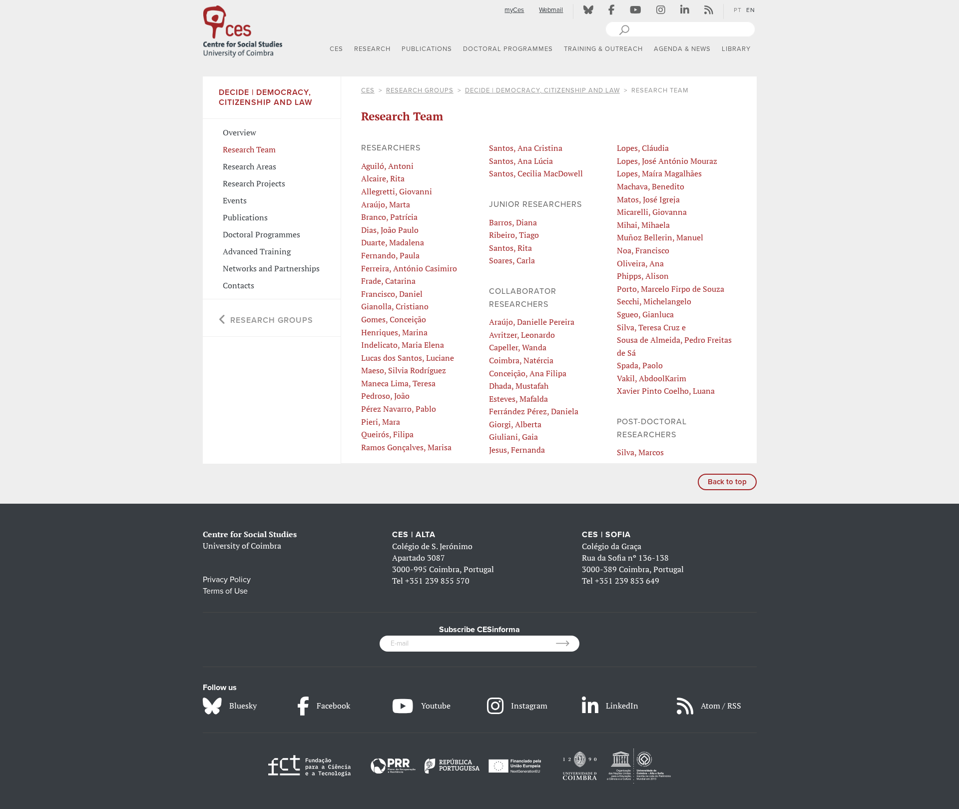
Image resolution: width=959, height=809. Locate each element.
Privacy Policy (227, 580)
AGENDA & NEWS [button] (682, 49)
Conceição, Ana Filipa (527, 373)
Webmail (551, 10)
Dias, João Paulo (390, 229)
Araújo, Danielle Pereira (531, 321)
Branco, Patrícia (389, 216)
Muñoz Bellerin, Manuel (660, 237)
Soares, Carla (512, 260)
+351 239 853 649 (627, 580)
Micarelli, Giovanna (652, 211)
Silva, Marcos (640, 452)
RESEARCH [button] (372, 49)
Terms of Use (225, 591)
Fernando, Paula (390, 255)
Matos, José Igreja (648, 199)
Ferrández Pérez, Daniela (533, 411)
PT (738, 9)
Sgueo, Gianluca (645, 314)
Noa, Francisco (643, 250)
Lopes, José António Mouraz (667, 160)
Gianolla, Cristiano (395, 306)
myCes (514, 10)
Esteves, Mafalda (518, 398)
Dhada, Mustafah (518, 385)
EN (750, 9)
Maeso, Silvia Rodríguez (403, 370)
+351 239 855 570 (437, 580)
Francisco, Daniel (392, 293)
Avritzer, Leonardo (522, 334)
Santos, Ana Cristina (525, 147)
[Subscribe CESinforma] (567, 644)
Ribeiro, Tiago (514, 234)
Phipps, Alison (643, 275)
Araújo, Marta (385, 204)
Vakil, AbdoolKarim (651, 378)
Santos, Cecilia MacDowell (536, 173)
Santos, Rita (510, 247)
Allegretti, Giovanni (396, 191)
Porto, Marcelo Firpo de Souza (670, 288)
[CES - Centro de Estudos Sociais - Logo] (243, 29)
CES (368, 90)
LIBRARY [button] (736, 49)
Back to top (727, 481)
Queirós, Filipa (387, 434)
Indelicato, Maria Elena (402, 344)
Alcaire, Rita (383, 178)
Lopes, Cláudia (643, 147)
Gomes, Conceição (393, 319)
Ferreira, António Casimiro (409, 268)
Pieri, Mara (380, 421)
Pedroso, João (385, 395)
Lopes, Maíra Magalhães (659, 173)
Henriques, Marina (394, 332)
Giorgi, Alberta (515, 424)
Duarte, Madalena (392, 242)
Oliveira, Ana (640, 263)
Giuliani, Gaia (513, 436)
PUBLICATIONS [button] (427, 49)
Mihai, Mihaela (643, 224)
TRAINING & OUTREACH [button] (603, 49)
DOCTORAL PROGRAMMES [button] (508, 49)
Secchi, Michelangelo (654, 301)
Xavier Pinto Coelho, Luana (666, 390)
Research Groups (420, 90)
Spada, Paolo (640, 365)
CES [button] (336, 49)
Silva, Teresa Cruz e (651, 327)
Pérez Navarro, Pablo (398, 408)
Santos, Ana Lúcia (521, 160)
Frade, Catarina (388, 280)
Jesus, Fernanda (517, 449)
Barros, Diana (513, 222)
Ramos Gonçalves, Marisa (406, 447)
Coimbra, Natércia (521, 360)
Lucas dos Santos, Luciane (407, 357)
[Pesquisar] (624, 28)
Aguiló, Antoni (387, 165)
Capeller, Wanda (517, 347)
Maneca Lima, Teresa (398, 383)
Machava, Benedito (650, 186)
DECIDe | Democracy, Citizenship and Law (542, 90)
